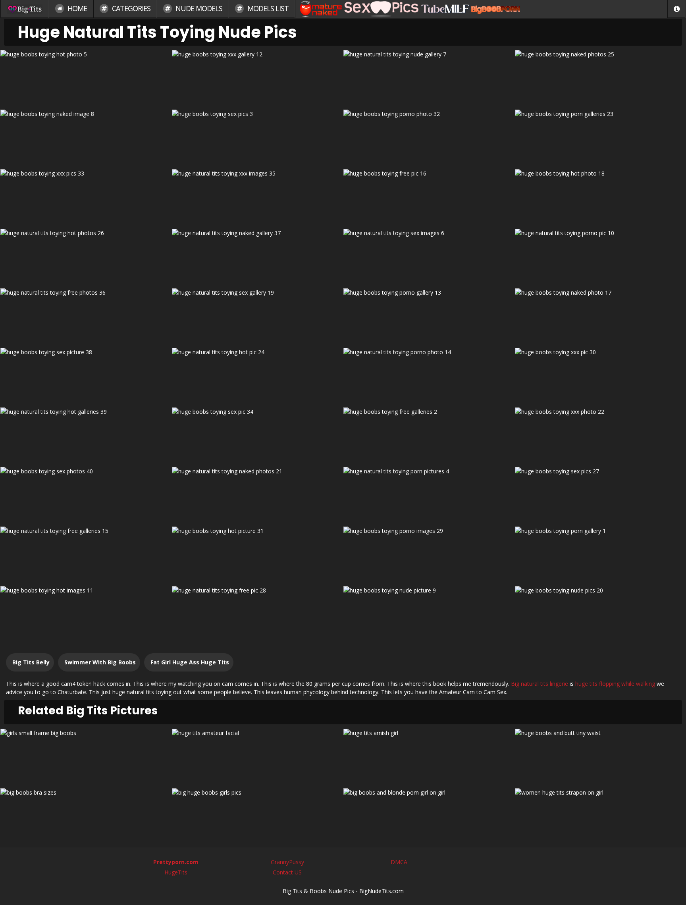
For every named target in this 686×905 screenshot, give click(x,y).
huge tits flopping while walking (615, 683)
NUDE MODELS (198, 8)
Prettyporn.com (175, 862)
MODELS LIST (267, 8)
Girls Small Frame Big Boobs (86, 755)
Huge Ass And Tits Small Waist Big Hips (600, 755)
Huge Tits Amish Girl (428, 755)
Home (76, 8)
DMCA (399, 862)
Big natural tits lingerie (539, 683)
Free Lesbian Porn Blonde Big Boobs (429, 815)
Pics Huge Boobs (257, 815)
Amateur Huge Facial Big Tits (257, 755)
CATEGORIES (130, 8)
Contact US (287, 872)
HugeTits (175, 872)
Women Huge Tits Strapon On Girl (600, 815)
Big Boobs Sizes (86, 815)
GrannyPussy (287, 862)
